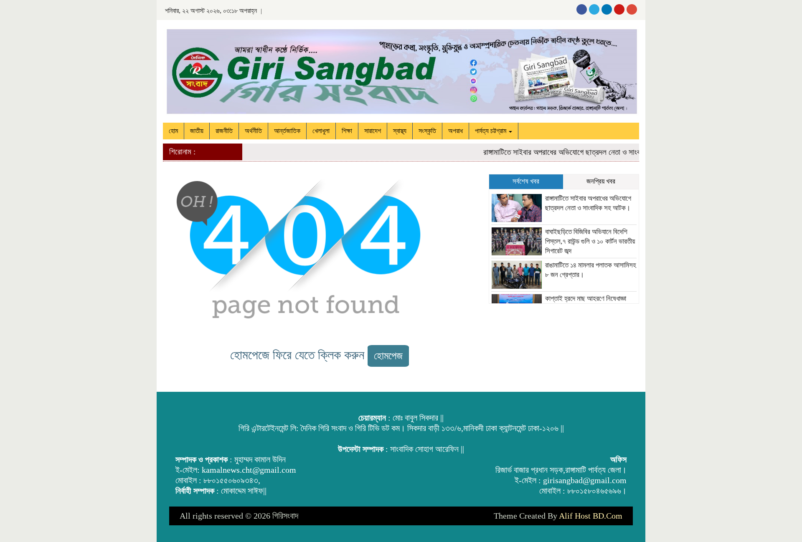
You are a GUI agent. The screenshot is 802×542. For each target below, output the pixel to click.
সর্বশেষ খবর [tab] (526, 181)
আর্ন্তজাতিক (287, 130)
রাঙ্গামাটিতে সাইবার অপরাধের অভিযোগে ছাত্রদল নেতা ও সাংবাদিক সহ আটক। (574, 152)
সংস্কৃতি (427, 130)
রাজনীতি (224, 130)
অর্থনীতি (253, 130)
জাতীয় (196, 130)
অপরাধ (455, 130)
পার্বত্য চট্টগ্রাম (491, 130)
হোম (173, 130)
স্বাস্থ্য (399, 130)
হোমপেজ (388, 355)
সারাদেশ (372, 130)
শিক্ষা (347, 130)
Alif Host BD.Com (590, 515)
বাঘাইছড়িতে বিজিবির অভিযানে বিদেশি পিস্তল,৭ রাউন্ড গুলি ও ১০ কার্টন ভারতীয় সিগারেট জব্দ (590, 241)
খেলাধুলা (321, 130)
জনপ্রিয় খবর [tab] (600, 181)
